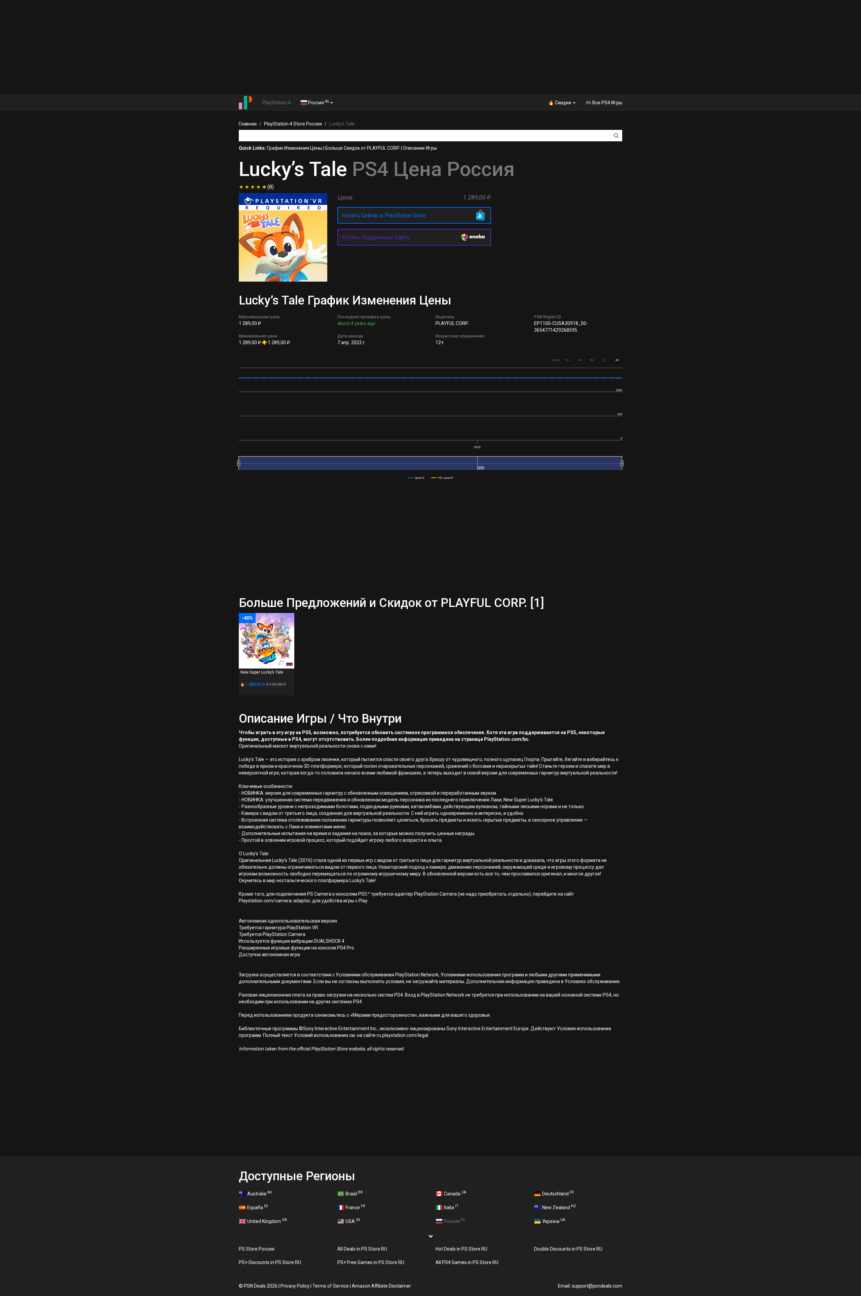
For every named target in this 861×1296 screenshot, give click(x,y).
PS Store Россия (256, 1249)
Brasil (354, 1193)
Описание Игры (420, 148)
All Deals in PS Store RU (362, 1249)
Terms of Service (330, 1286)
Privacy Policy (294, 1286)
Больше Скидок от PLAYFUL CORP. (362, 148)
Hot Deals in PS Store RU (461, 1249)
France (355, 1207)
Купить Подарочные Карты (376, 237)
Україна (553, 1221)
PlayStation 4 (276, 102)
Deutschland (558, 1193)
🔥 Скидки (560, 102)
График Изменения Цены (294, 148)
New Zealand (559, 1207)
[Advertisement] (430, 47)
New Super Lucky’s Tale (261, 672)
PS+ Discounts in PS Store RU (270, 1262)
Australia (259, 1193)
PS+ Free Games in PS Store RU (370, 1262)
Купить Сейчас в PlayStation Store (384, 215)
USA (352, 1221)
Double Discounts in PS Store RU (568, 1249)
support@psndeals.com (597, 1286)
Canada (455, 1193)
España (257, 1207)
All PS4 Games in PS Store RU (467, 1262)
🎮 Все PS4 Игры (604, 102)
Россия (318, 102)
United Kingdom (267, 1221)
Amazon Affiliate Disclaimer (381, 1286)
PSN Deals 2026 (260, 1286)
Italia (451, 1207)
